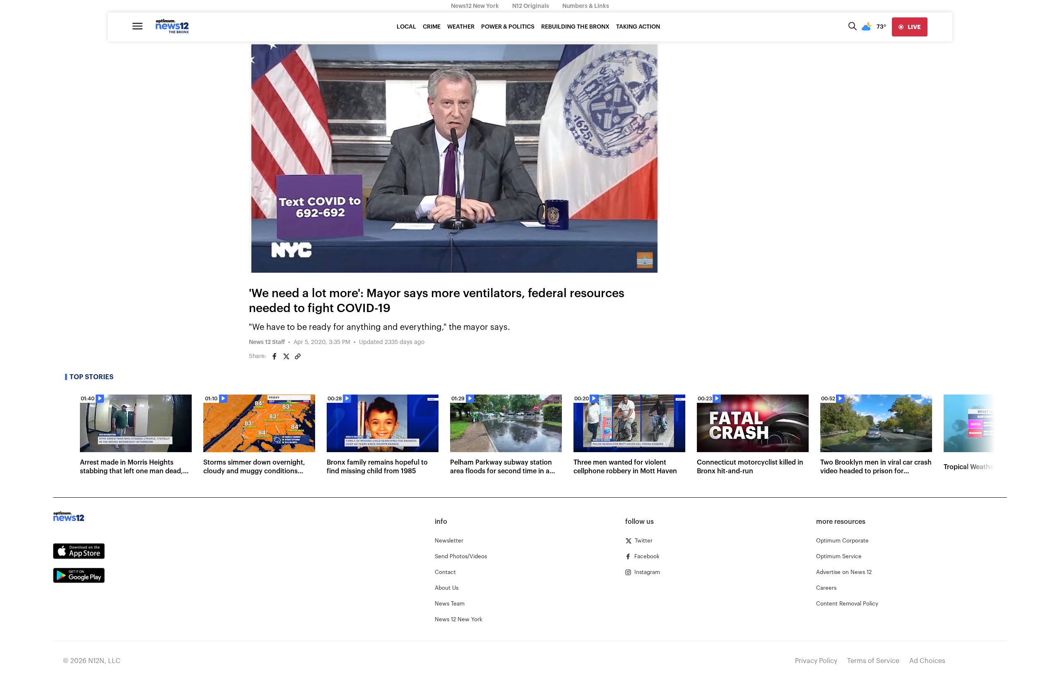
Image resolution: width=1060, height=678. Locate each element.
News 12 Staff (267, 342)
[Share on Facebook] (274, 356)
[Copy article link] (297, 356)
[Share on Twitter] (286, 356)
